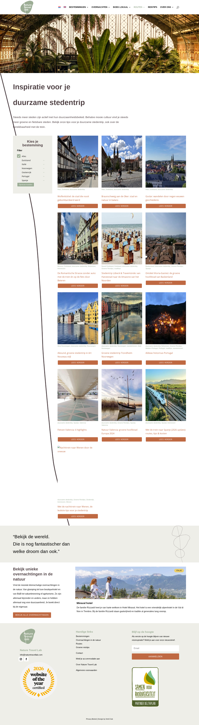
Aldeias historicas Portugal (159, 352)
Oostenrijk (90, 500)
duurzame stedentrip (77, 189)
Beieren (60, 266)
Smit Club (109, 719)
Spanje (148, 269)
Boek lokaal (120, 7)
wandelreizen (132, 346)
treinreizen (61, 269)
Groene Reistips (107, 269)
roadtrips (117, 269)
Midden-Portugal (152, 348)
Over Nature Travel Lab (86, 664)
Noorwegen (91, 346)
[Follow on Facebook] (26, 659)
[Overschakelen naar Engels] (65, 10)
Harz (59, 189)
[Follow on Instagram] (21, 659)
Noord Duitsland (108, 266)
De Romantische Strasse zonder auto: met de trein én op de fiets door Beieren (77, 277)
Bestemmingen (77, 7)
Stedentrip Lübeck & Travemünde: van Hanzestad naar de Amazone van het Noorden (121, 277)
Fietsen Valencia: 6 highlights (72, 429)
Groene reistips (82, 647)
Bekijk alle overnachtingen (32, 615)
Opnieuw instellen (25, 184)
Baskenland (150, 266)
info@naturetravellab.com (31, 655)
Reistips (152, 7)
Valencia (83, 423)
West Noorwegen (64, 346)
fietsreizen (92, 266)
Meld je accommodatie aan (88, 659)
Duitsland (65, 189)
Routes (138, 7)
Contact (79, 653)
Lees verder (77, 206)
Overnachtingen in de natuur (88, 640)
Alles (24, 156)
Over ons (165, 7)
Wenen (68, 502)
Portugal (162, 348)
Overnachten (99, 7)
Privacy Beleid (91, 719)
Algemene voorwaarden (86, 670)
